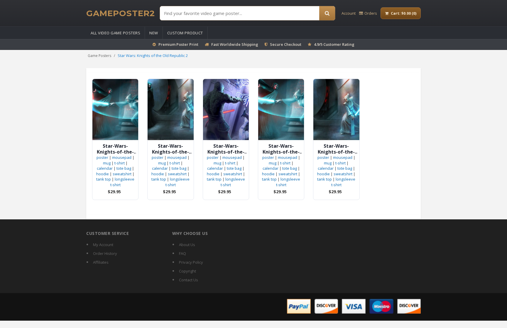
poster (102, 157)
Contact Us (188, 279)
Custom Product (185, 33)
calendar (105, 168)
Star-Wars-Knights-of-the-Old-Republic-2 (115, 149)
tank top (103, 179)
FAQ (182, 253)
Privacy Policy (191, 262)
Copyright (187, 271)
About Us (187, 244)
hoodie (102, 173)
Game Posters (99, 55)
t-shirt (119, 163)
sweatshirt (122, 173)
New (153, 33)
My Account (103, 244)
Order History (105, 253)
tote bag (123, 168)
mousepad (121, 157)
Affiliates (101, 262)
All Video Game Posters (115, 33)
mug (107, 163)
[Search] (327, 13)
